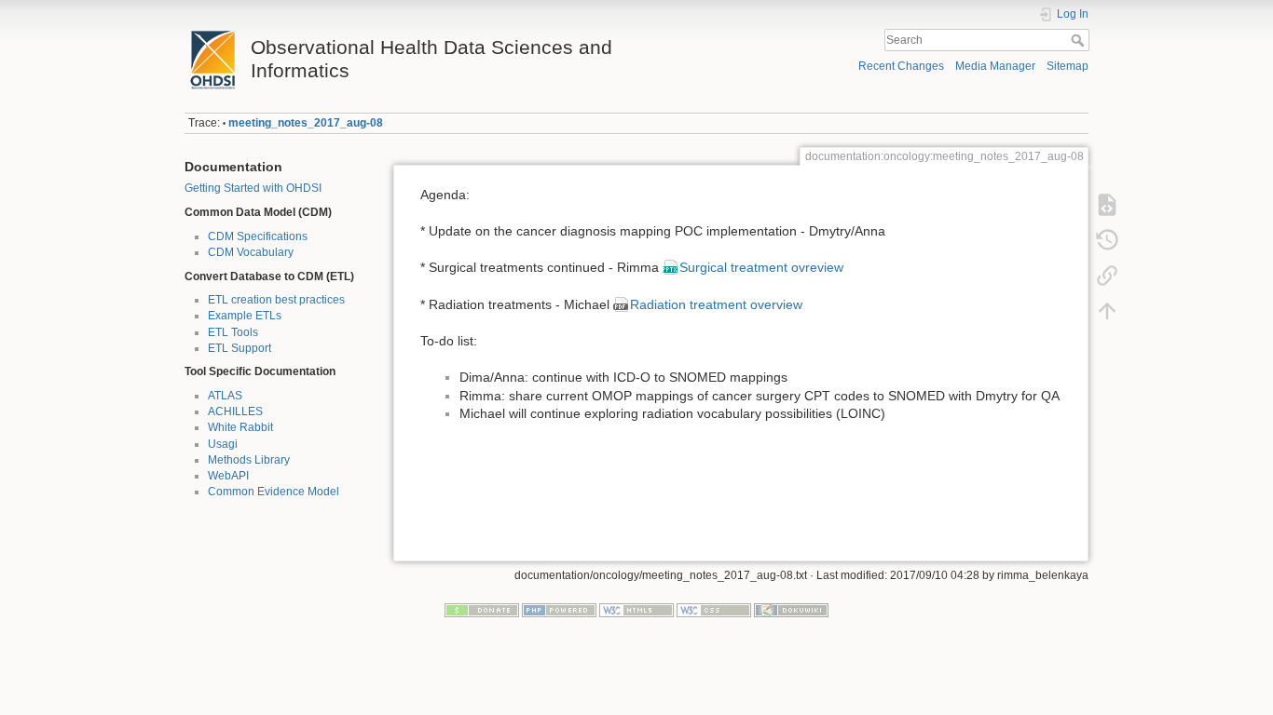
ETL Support (239, 348)
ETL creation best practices (276, 299)
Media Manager (995, 66)
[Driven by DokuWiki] (791, 609)
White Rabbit (240, 427)
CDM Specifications (258, 236)
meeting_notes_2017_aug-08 (305, 122)
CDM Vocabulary (251, 252)
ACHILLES (235, 411)
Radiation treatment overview (716, 304)
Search (1079, 40)
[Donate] (482, 609)
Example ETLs (244, 315)
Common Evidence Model (273, 491)
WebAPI (228, 475)
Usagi (223, 444)
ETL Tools (233, 332)
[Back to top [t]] (1107, 311)
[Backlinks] (1107, 275)
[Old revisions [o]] (1107, 240)
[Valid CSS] (714, 609)
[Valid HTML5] (636, 609)
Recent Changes (901, 66)
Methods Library (249, 459)
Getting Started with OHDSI (253, 188)
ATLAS (225, 395)
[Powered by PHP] (559, 609)
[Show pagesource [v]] (1107, 205)
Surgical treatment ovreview (761, 267)
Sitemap (1067, 66)
